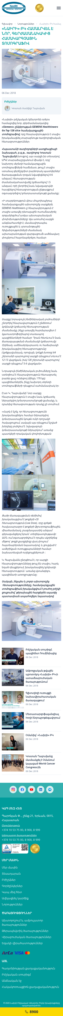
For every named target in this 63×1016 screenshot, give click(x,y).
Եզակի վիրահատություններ (22, 943)
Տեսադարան (11, 873)
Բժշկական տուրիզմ (16, 974)
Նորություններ (12, 904)
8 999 (36, 830)
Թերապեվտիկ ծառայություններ (25, 931)
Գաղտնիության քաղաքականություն (28, 968)
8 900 (28, 830)
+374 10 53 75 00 (12, 830)
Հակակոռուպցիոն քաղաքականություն (30, 987)
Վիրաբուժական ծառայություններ (26, 937)
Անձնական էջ (12, 980)
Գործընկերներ (12, 886)
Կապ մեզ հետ (12, 892)
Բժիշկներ (8, 880)
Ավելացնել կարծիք (15, 898)
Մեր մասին (10, 867)
